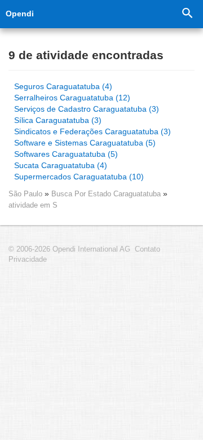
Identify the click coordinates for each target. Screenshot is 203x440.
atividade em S (33, 205)
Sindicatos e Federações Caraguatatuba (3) (92, 131)
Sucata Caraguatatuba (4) (60, 165)
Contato (147, 249)
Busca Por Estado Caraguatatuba (107, 194)
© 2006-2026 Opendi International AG (69, 249)
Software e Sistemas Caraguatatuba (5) (85, 142)
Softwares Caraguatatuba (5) (66, 154)
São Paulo (25, 194)
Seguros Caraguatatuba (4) (63, 86)
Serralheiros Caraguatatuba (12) (72, 97)
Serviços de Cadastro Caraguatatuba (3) (86, 108)
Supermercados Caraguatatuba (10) (79, 176)
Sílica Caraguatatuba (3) (58, 120)
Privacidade (27, 259)
